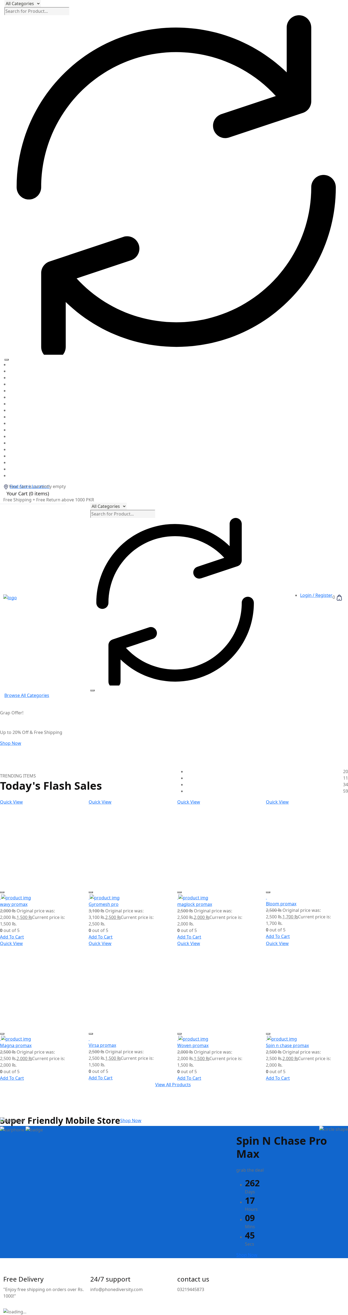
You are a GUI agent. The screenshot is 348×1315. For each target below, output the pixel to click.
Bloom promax (281, 904)
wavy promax (13, 904)
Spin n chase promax (287, 1045)
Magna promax (16, 1045)
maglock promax (194, 904)
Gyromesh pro (104, 904)
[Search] (6, 359)
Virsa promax (102, 1045)
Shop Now (10, 743)
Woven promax (193, 1045)
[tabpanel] (174, 420)
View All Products (173, 1085)
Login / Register (316, 595)
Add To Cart (12, 937)
